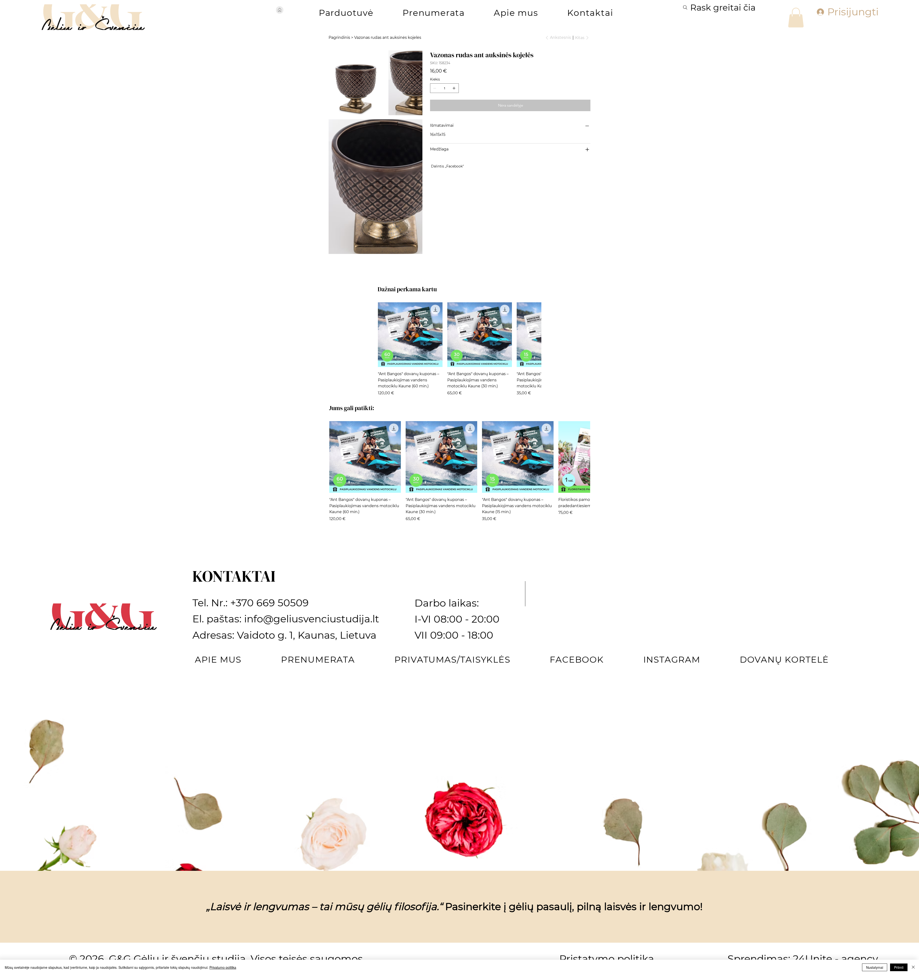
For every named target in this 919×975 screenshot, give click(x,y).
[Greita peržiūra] (410, 463)
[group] (459, 478)
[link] (796, 17)
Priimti (898, 967)
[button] (346, 12)
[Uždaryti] (913, 967)
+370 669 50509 (269, 731)
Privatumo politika (222, 967)
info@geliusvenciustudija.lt (311, 747)
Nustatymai (874, 967)
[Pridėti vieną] (454, 88)
